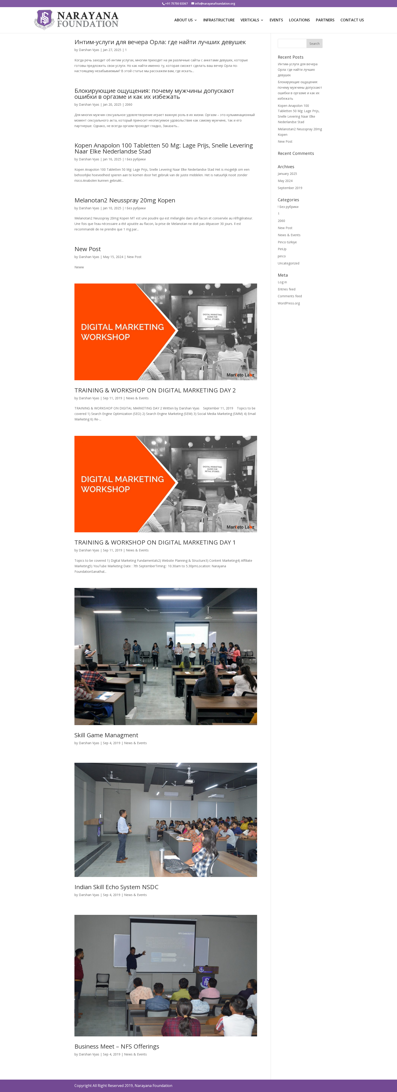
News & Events (137, 398)
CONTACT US (352, 20)
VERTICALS (250, 20)
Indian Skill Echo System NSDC (116, 887)
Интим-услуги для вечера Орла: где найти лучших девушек (160, 42)
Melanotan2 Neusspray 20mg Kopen (124, 200)
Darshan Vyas (89, 50)
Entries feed (286, 289)
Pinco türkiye (287, 242)
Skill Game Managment (106, 735)
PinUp (282, 249)
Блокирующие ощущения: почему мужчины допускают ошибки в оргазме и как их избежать (154, 93)
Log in (282, 282)
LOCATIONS (299, 20)
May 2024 (285, 181)
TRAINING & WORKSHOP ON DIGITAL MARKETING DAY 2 (155, 390)
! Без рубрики (135, 159)
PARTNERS (325, 20)
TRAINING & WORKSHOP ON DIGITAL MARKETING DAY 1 (155, 542)
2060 (128, 104)
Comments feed (290, 296)
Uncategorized (288, 263)
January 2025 (287, 173)
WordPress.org (289, 303)
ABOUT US (183, 20)
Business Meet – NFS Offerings (116, 1046)
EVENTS (276, 20)
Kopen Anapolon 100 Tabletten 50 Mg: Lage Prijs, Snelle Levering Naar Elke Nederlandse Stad (163, 148)
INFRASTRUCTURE (219, 20)
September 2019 (290, 188)
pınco (282, 256)
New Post (87, 249)
